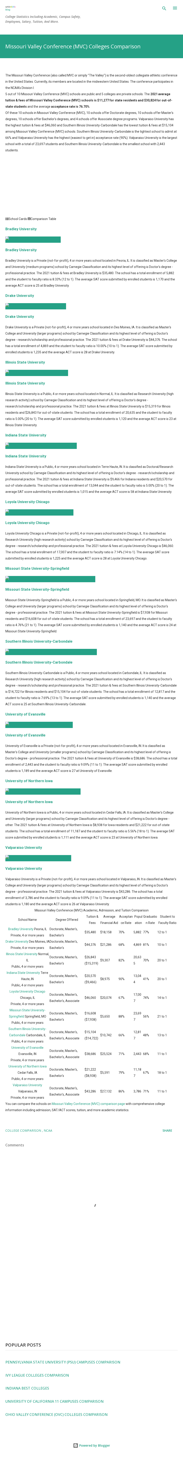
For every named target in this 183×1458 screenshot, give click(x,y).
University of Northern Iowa (29, 781)
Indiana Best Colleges (27, 1388)
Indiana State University (25, 435)
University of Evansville (25, 714)
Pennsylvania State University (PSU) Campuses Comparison (62, 1362)
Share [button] (167, 1130)
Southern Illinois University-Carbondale (39, 641)
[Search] (164, 8)
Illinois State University (25, 362)
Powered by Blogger (94, 1445)
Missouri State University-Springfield (37, 568)
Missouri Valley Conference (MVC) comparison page (88, 1104)
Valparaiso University (23, 847)
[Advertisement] (91, 184)
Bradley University (21, 229)
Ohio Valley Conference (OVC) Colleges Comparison (56, 1414)
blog (7, 9)
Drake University (19, 296)
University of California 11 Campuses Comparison (54, 1401)
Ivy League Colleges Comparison (37, 1375)
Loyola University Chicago (27, 502)
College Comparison (23, 1130)
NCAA (48, 1130)
